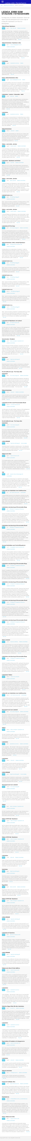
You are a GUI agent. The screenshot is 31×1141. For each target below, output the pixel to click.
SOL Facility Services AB (14, 492)
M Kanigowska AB (14, 1072)
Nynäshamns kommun (14, 63)
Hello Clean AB (13, 28)
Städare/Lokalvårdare (21, 28)
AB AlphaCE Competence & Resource (17, 509)
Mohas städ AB (13, 146)
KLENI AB (12, 96)
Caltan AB (12, 130)
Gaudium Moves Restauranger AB (16, 474)
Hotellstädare (9, 476)
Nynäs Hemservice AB (14, 455)
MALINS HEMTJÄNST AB (15, 1043)
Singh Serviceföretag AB (15, 359)
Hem (2, 5)
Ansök (3, 28)
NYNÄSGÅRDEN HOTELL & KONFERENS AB (18, 1098)
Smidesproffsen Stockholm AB (16, 244)
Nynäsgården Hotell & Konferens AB (17, 547)
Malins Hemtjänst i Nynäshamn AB (16, 341)
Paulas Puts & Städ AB (15, 676)
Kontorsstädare (24, 443)
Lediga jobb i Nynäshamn (15, 3)
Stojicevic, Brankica (14, 641)
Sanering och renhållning (9, 5)
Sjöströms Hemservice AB (15, 934)
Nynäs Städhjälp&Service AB (16, 44)
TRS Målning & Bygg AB (14, 197)
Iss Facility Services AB (14, 322)
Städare (21, 63)
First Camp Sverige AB (14, 227)
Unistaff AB (12, 1008)
